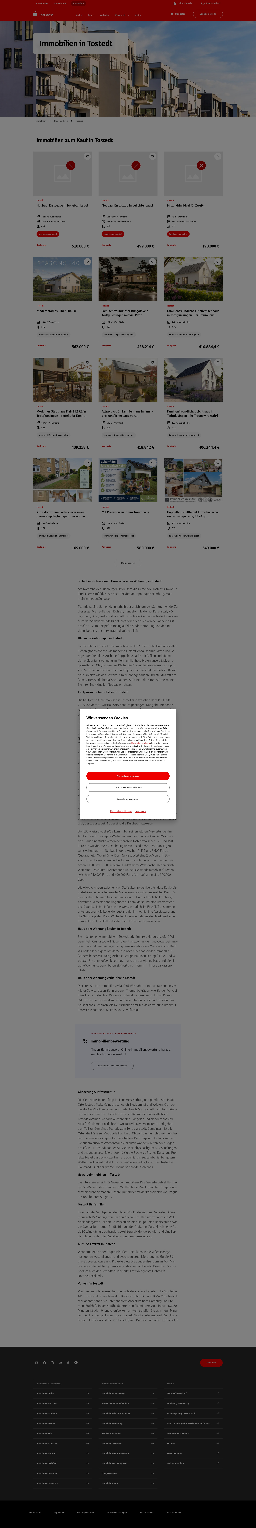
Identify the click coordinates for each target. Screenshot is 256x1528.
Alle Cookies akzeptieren (128, 776)
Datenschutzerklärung (140, 743)
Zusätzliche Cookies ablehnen (128, 787)
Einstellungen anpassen (128, 799)
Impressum (140, 811)
